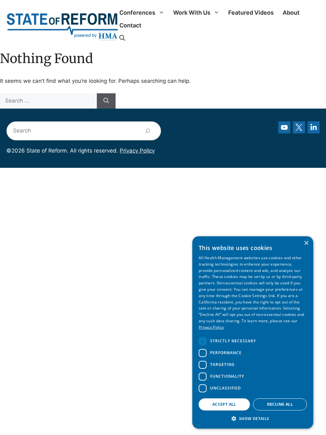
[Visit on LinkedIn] (314, 127)
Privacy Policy (137, 150)
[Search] (106, 101)
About (291, 12)
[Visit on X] (299, 127)
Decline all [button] (280, 404)
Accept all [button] (224, 404)
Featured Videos (251, 12)
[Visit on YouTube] (284, 127)
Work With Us (191, 12)
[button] (122, 38)
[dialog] (252, 332)
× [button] (306, 243)
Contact (130, 25)
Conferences (137, 12)
